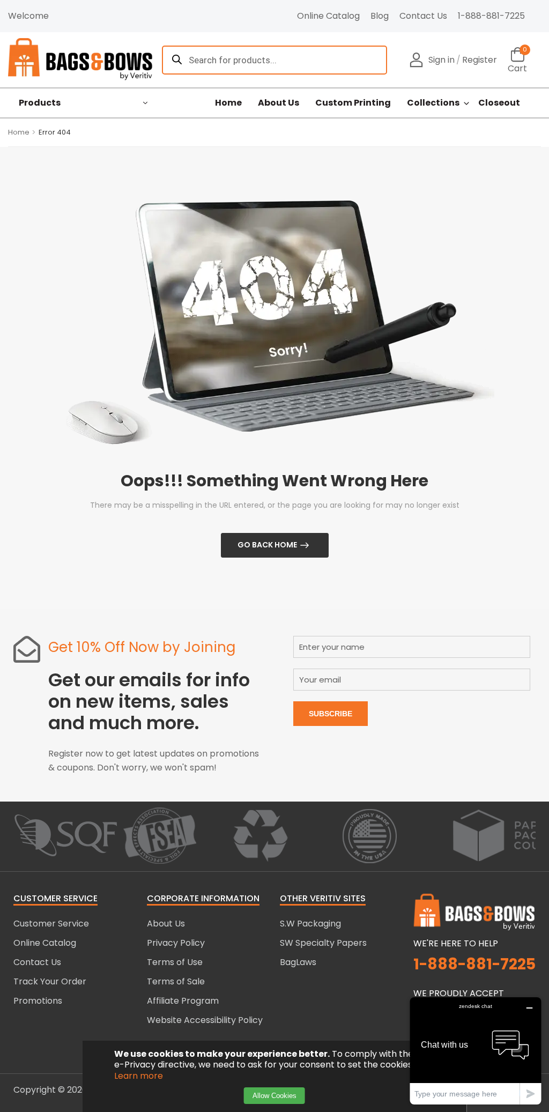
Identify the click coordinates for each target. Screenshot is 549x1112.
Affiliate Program (183, 1001)
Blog (379, 16)
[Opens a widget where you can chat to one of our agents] (475, 1050)
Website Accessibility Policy (205, 1020)
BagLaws (298, 962)
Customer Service (51, 923)
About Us (278, 103)
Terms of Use (175, 962)
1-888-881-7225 (491, 16)
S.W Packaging (310, 923)
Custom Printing (353, 103)
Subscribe (330, 713)
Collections (433, 103)
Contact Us (423, 16)
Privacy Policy (176, 943)
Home (228, 103)
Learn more (138, 1076)
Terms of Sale (176, 981)
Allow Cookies (274, 1096)
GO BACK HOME (267, 544)
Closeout (499, 103)
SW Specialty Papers (323, 943)
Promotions (37, 1001)
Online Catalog (328, 16)
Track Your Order (49, 981)
